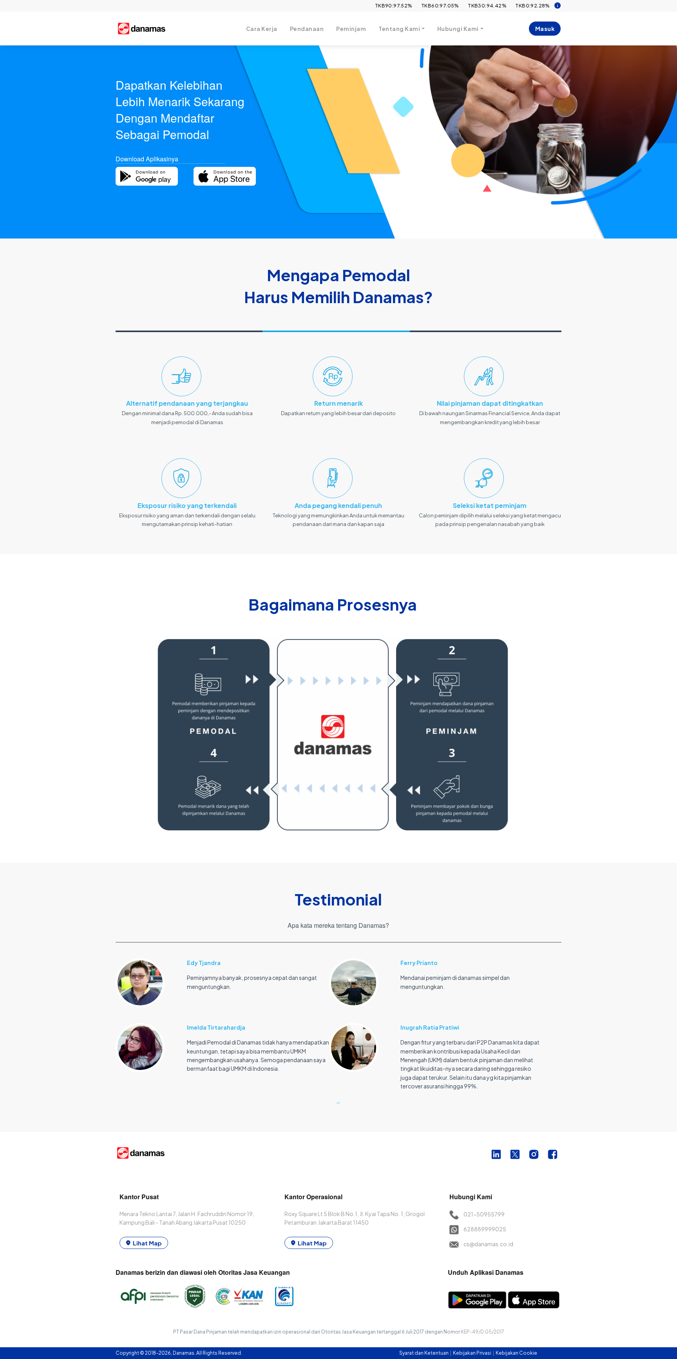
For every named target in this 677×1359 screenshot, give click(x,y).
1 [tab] (338, 1102)
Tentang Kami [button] (399, 28)
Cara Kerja (261, 28)
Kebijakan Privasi (472, 1353)
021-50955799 (484, 1214)
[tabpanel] (222, 1011)
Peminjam (351, 28)
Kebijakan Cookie (516, 1353)
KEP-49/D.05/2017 (482, 1332)
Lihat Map (147, 1243)
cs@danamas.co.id (488, 1243)
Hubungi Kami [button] (458, 28)
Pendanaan (307, 28)
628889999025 (484, 1228)
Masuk (545, 28)
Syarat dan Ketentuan (424, 1353)
